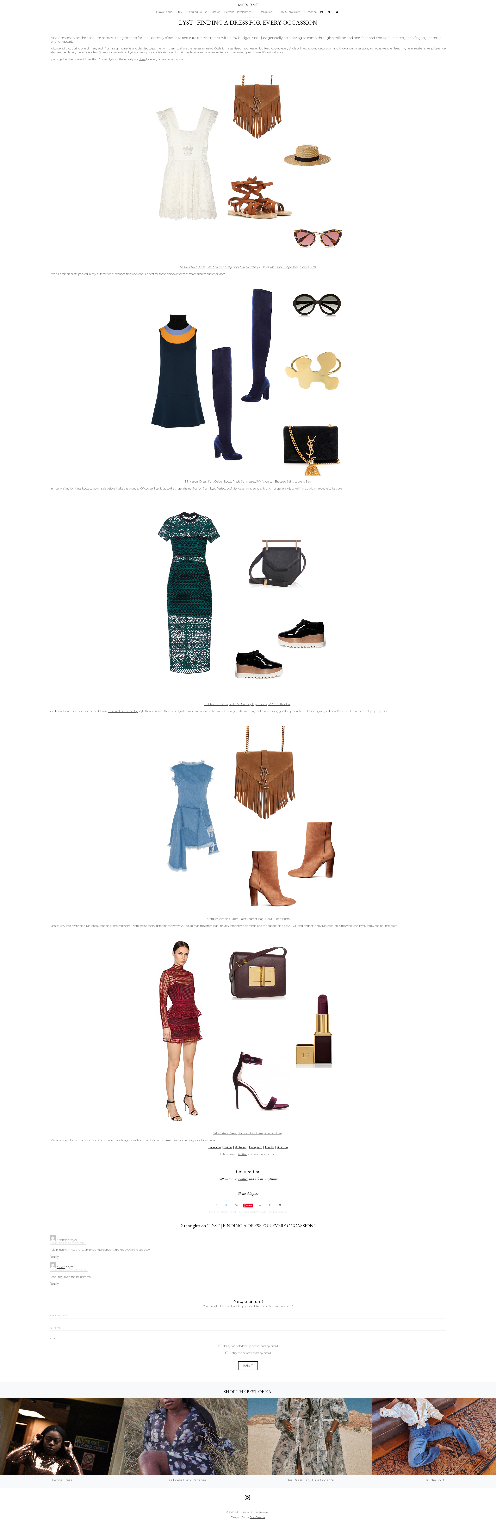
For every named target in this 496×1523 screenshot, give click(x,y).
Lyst (68, 48)
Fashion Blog (218, 1211)
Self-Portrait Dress (192, 267)
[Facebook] (216, 1205)
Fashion (216, 11)
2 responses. (278, 1211)
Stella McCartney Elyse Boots (248, 704)
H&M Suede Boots (277, 919)
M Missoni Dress (196, 481)
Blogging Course (196, 11)
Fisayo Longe (164, 11)
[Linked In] (260, 1205)
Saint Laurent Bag (219, 267)
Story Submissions (289, 11)
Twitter (228, 1147)
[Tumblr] (270, 1205)
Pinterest (240, 1147)
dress (142, 59)
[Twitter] (226, 1205)
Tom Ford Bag (273, 1133)
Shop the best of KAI (248, 1392)
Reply (54, 1257)
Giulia (61, 1267)
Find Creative (257, 1517)
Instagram (391, 926)
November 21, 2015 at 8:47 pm (68, 1243)
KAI (180, 11)
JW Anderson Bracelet (271, 481)
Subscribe (310, 11)
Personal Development (238, 11)
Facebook (214, 1147)
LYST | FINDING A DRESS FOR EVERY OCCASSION (248, 22)
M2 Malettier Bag (280, 704)
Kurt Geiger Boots (219, 481)
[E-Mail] (280, 1205)
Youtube (282, 1147)
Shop (233, 1211)
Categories (265, 11)
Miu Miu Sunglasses (284, 267)
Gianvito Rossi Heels (251, 1133)
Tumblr (269, 1147)
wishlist (262, 1211)
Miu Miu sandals (244, 267)
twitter (242, 1154)
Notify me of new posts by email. (250, 1353)
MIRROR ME (248, 5)
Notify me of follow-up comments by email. (250, 1346)
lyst (252, 1211)
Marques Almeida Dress (222, 919)
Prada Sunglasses (243, 481)
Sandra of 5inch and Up (123, 711)
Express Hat (308, 267)
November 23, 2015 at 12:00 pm (69, 1270)
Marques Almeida (97, 926)
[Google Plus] (236, 1205)
